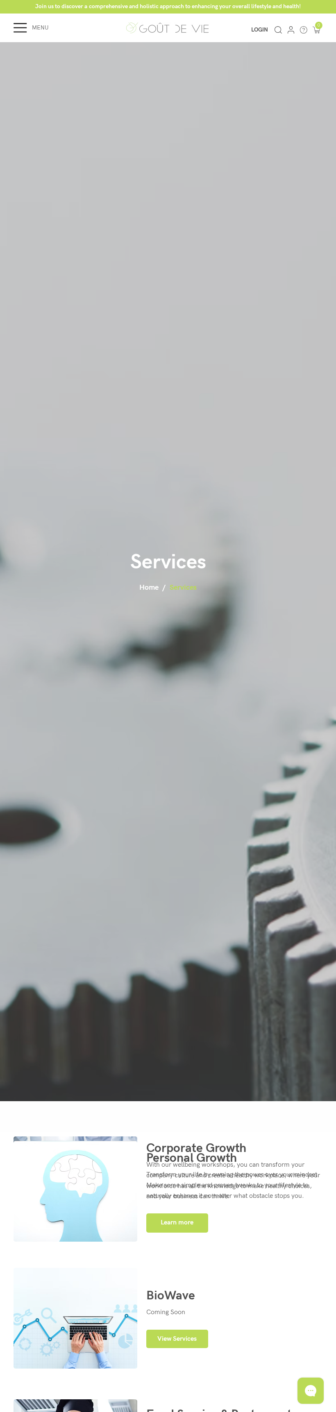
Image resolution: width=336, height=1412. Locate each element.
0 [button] (319, 25)
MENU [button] (40, 27)
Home (149, 587)
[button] (316, 30)
